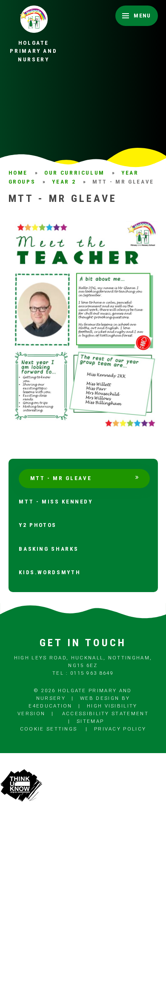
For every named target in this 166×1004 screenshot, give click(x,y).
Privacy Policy (120, 729)
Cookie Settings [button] (48, 729)
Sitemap (90, 721)
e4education (50, 706)
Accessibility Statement (105, 713)
